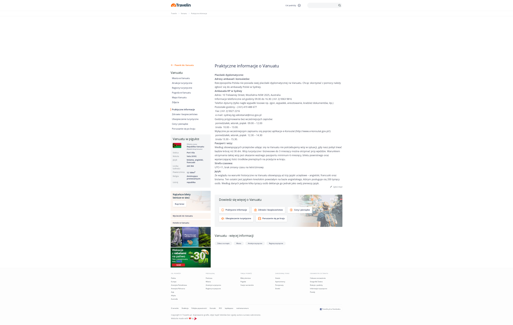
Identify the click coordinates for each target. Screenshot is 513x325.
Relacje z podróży (316, 285)
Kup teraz (179, 204)
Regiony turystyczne (182, 87)
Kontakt (213, 308)
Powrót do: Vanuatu (184, 65)
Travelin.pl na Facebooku (331, 309)
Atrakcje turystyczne (182, 83)
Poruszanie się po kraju (183, 128)
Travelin (174, 13)
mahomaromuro (242, 308)
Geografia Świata (316, 281)
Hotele (277, 278)
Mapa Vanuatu (179, 97)
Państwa (209, 278)
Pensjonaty (279, 285)
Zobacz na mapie (223, 243)
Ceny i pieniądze (180, 123)
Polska (173, 278)
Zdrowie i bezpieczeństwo (185, 114)
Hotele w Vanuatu (181, 223)
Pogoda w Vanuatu (181, 92)
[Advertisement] (256, 36)
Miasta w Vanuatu (181, 78)
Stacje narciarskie (247, 285)
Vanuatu (184, 13)
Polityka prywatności (199, 308)
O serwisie (175, 308)
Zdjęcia (175, 102)
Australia (174, 299)
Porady (312, 292)
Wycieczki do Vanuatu (183, 216)
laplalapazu (229, 308)
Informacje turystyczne (318, 288)
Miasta (238, 243)
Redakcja (185, 308)
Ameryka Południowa (179, 285)
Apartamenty (280, 281)
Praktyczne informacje (183, 109)
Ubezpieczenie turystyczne (185, 119)
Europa (173, 281)
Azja (172, 292)
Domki (277, 288)
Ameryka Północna (178, 288)
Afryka (173, 295)
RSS (220, 308)
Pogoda (243, 281)
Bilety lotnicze (245, 278)
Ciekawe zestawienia (318, 278)
